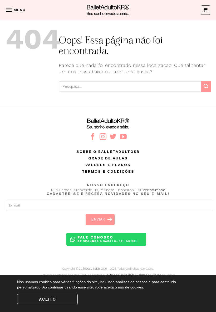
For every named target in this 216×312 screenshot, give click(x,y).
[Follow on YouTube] (123, 137)
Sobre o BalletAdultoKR (108, 151)
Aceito (47, 299)
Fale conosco (107, 238)
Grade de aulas (108, 158)
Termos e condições (108, 171)
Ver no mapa (154, 190)
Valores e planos (108, 165)
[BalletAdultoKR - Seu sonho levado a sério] (108, 9)
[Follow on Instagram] (103, 137)
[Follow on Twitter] (113, 137)
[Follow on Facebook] (92, 137)
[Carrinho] (205, 10)
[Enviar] (206, 86)
